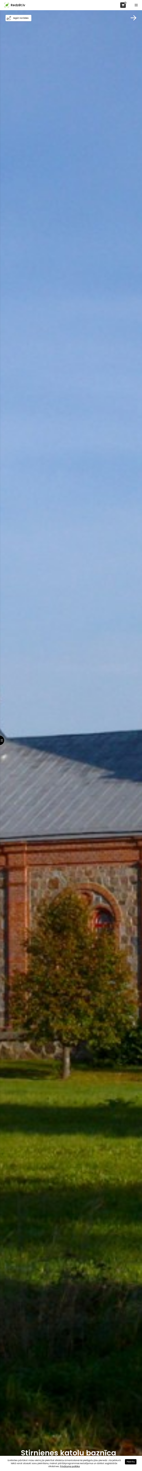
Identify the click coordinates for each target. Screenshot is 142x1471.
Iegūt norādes (21, 18)
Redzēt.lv (18, 5)
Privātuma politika (70, 1466)
